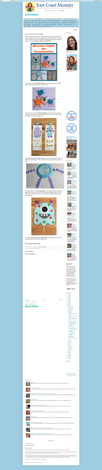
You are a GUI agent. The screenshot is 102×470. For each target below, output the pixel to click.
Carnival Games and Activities (74, 225)
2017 (68, 350)
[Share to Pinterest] (45, 246)
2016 (68, 351)
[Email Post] (39, 246)
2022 (68, 300)
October (69, 309)
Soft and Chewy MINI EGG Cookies (36, 422)
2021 (68, 301)
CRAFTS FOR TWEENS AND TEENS (49, 24)
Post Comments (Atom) (33, 301)
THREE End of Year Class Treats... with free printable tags (74, 182)
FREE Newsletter (27, 26)
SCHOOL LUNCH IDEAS (55, 22)
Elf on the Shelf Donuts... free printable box (37, 410)
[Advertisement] (44, 289)
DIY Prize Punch (73, 163)
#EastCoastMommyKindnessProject (54, 20)
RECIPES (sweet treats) (28, 22)
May (69, 342)
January (69, 348)
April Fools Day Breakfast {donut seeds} (74, 172)
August (69, 312)
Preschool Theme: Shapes (72, 338)
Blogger (53, 440)
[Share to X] (43, 246)
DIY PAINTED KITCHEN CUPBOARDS (69, 22)
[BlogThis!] (42, 246)
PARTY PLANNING (41, 20)
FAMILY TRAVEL (27, 24)
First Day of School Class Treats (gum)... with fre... (72, 328)
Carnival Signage (73, 254)
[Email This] (40, 246)
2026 (68, 294)
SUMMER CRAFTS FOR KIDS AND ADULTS (53, 18)
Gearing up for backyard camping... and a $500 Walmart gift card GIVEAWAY (43, 393)
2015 (68, 352)
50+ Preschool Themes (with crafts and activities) (72, 334)
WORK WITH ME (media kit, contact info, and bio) (41, 26)
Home (44, 299)
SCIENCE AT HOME (67, 24)
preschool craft (37, 248)
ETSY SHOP (26, 20)
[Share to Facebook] (44, 246)
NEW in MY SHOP (73, 18)
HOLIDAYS (66, 18)
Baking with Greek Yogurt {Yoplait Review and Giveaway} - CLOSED (42, 433)
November (70, 308)
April (69, 344)
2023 (68, 298)
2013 (68, 355)
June (69, 341)
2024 (68, 297)
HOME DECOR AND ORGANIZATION (42, 22)
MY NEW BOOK (34, 20)
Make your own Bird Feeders (74, 244)
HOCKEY (60, 24)
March (69, 345)
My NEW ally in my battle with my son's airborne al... (72, 319)
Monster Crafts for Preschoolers (71, 336)
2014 (68, 354)
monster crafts (30, 248)
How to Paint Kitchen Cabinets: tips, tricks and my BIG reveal (71, 137)
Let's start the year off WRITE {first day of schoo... (71, 325)
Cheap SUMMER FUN (39, 18)
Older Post (61, 299)
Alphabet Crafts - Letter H (74, 204)
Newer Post (27, 299)
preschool (33, 248)
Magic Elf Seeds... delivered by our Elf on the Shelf (39, 405)
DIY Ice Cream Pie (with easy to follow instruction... (72, 331)
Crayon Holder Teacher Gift (72, 321)
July (69, 340)
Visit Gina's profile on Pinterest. (71, 375)
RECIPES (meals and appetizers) (68, 20)
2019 (68, 304)
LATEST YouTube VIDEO (28, 18)
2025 (68, 296)
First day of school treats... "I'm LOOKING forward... (72, 323)
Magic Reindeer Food (34, 399)
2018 (68, 305)
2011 (68, 358)
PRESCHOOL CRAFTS (36, 24)
